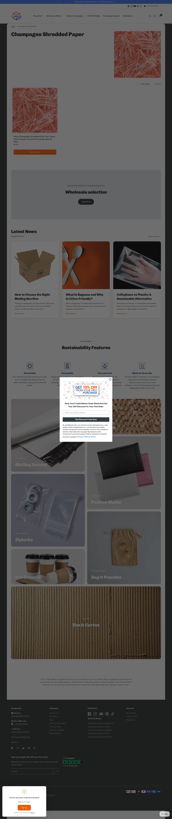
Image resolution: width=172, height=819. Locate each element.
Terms (93, 437)
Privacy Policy (83, 437)
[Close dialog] (110, 379)
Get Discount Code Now (86, 419)
